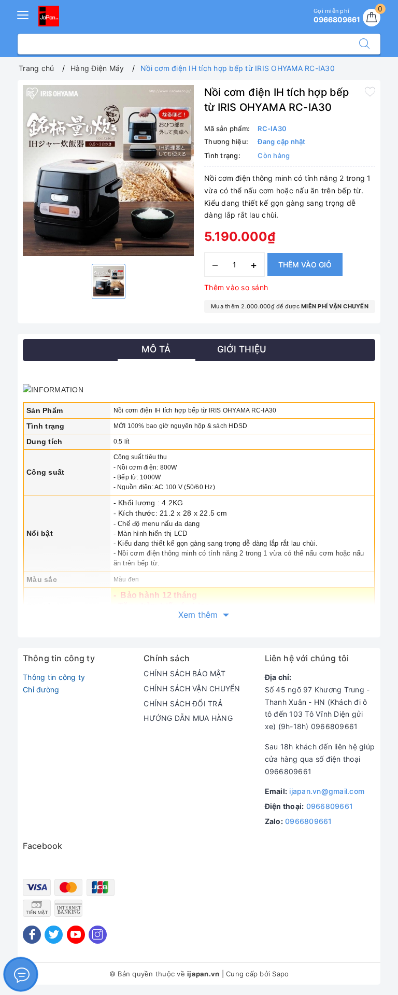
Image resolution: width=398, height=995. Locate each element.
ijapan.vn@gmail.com (326, 791)
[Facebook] (32, 935)
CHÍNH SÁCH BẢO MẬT (184, 673)
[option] (108, 170)
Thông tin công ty (54, 677)
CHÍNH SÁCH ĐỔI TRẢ (183, 703)
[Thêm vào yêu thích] (370, 91)
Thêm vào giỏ (305, 264)
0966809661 (329, 806)
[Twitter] (54, 935)
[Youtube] (76, 935)
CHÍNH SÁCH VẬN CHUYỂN (192, 688)
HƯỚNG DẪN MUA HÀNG (188, 718)
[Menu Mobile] (23, 14)
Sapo (280, 974)
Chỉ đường (41, 689)
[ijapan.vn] (48, 16)
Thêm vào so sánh (236, 287)
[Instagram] (98, 935)
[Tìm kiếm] (364, 44)
